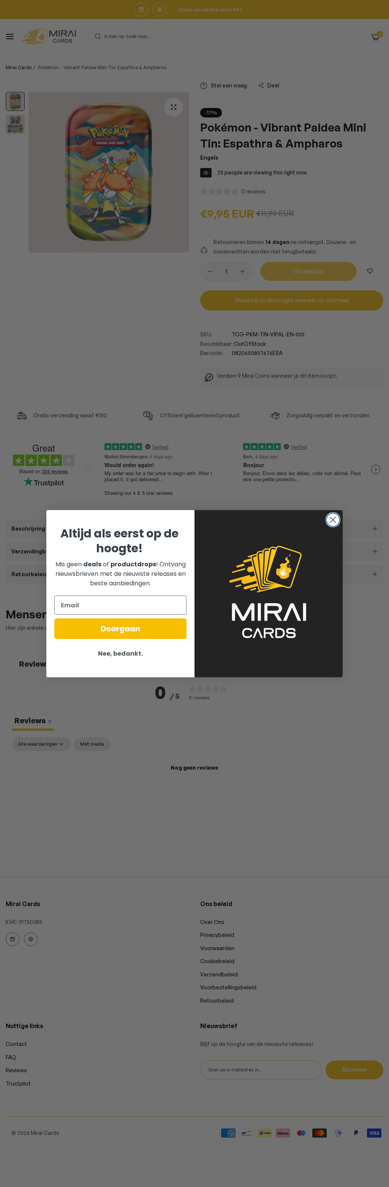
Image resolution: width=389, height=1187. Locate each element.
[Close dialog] (333, 519)
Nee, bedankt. (120, 653)
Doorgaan (120, 628)
